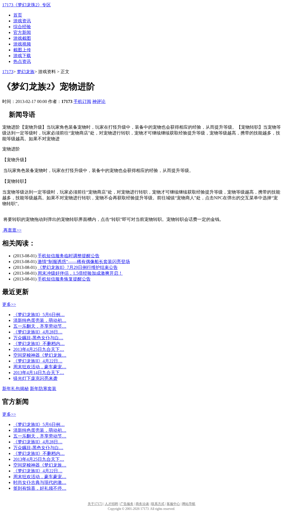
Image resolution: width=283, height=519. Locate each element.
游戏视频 (22, 44)
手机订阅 (82, 101)
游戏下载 (22, 55)
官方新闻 (22, 32)
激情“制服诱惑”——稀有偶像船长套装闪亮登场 (84, 261)
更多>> (9, 304)
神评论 (99, 101)
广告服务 (126, 504)
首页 (17, 15)
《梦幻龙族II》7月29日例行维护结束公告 (78, 267)
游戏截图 (22, 38)
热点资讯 (22, 61)
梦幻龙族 (26, 71)
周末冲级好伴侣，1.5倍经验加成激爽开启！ (80, 273)
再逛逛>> (12, 230)
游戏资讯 (22, 20)
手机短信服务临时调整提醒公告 (68, 255)
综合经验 (22, 26)
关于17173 (95, 504)
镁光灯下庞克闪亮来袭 (35, 378)
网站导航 (188, 504)
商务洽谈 (142, 504)
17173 (7, 71)
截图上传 (22, 49)
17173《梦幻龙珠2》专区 (26, 4)
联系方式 (157, 504)
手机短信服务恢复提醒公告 (64, 279)
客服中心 (173, 504)
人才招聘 (111, 504)
